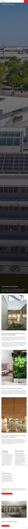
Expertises (5, 4)
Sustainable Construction (11, 4)
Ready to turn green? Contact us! (7, 493)
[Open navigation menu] (25, 1)
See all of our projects (5, 525)
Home (2, 4)
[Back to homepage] (3, 1)
